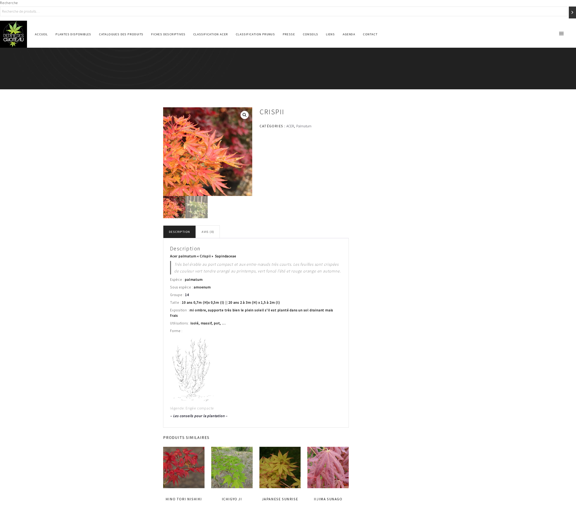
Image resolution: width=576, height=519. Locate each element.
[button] (245, 115)
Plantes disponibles (73, 34)
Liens (330, 34)
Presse (289, 34)
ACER (290, 126)
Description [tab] (179, 232)
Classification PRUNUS (255, 34)
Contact (370, 34)
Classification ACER (210, 34)
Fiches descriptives (168, 34)
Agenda (349, 34)
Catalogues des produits (121, 34)
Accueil (41, 34)
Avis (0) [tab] (208, 232)
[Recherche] (572, 12)
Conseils (310, 34)
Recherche (9, 2)
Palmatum (303, 126)
